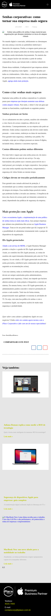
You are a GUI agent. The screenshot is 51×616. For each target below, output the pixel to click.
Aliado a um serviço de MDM (13, 246)
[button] (47, 4)
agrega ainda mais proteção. (18, 81)
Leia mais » (8, 436)
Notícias (34, 27)
